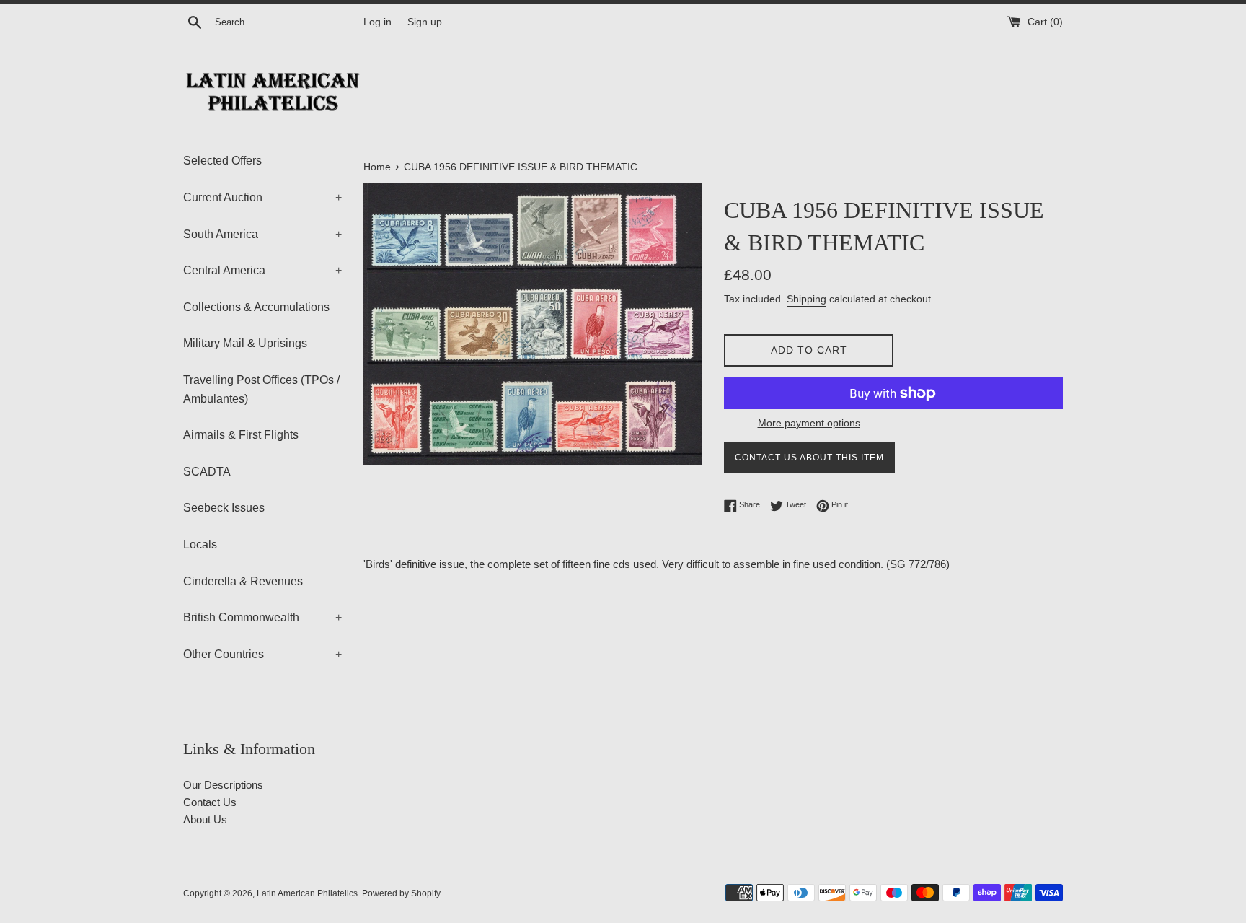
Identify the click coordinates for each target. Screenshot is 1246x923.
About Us (205, 819)
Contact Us (210, 802)
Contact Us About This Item (809, 457)
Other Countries (262, 654)
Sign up (424, 22)
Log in (377, 22)
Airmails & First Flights (241, 435)
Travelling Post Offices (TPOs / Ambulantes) (261, 389)
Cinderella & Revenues (243, 581)
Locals (200, 544)
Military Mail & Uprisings (245, 343)
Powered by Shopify (401, 893)
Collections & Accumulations (256, 307)
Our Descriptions (223, 785)
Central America (262, 270)
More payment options (809, 423)
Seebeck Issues (224, 508)
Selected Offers (222, 160)
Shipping (806, 299)
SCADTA (207, 471)
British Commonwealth (262, 617)
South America (262, 234)
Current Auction (262, 197)
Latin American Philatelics (307, 893)
